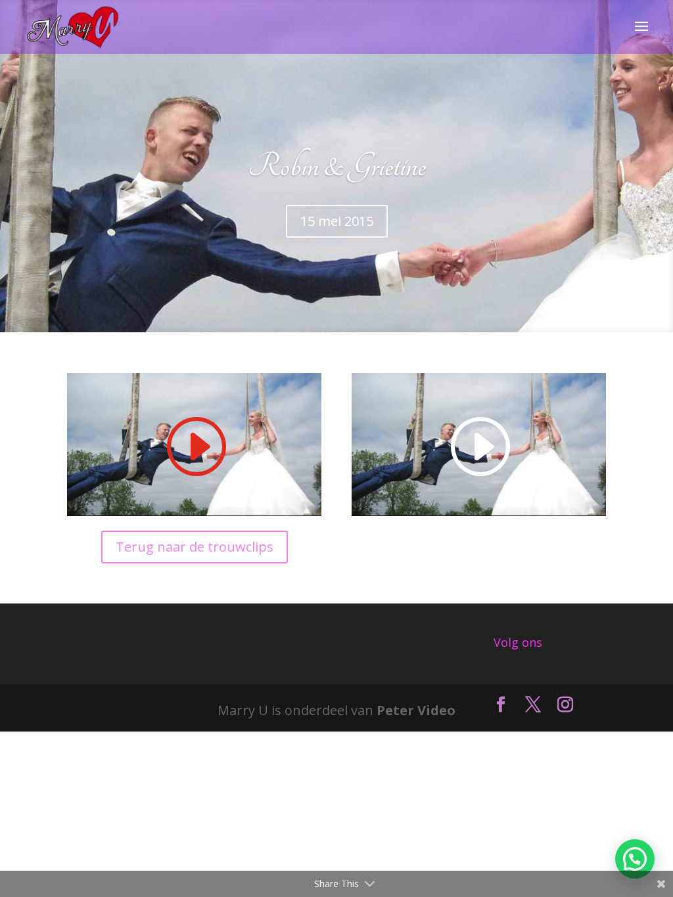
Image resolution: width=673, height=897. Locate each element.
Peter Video (416, 710)
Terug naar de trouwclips (194, 547)
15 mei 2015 (336, 221)
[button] (635, 859)
